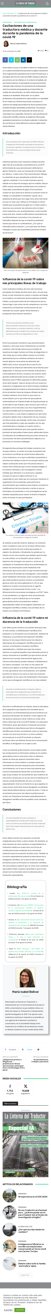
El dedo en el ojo (25, 1226)
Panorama (7, 22)
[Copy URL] (29, 60)
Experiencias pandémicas (25, 22)
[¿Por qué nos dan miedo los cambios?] (9, 1229)
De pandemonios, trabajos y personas (39, 1061)
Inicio (5, 13)
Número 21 (12, 13)
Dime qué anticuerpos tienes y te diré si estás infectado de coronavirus (25, 937)
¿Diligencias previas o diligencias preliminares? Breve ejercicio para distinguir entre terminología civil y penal (14, 1065)
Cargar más (24, 1275)
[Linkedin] (23, 60)
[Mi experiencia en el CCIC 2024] (9, 1195)
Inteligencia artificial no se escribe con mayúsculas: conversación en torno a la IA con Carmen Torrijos (32, 1248)
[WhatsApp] (17, 60)
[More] (38, 1049)
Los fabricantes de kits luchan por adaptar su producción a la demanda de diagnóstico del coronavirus (25, 922)
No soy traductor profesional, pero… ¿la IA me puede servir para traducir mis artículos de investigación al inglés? (32, 1214)
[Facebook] (5, 60)
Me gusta (10, 1085)
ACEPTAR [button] (20, 1310)
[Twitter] (11, 60)
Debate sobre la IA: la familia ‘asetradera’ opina (32, 1264)
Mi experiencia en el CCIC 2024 (32, 1197)
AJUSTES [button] (8, 1310)
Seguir (25, 1085)
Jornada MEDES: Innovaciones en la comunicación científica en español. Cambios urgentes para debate (25, 908)
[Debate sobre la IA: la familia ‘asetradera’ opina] (9, 1263)
